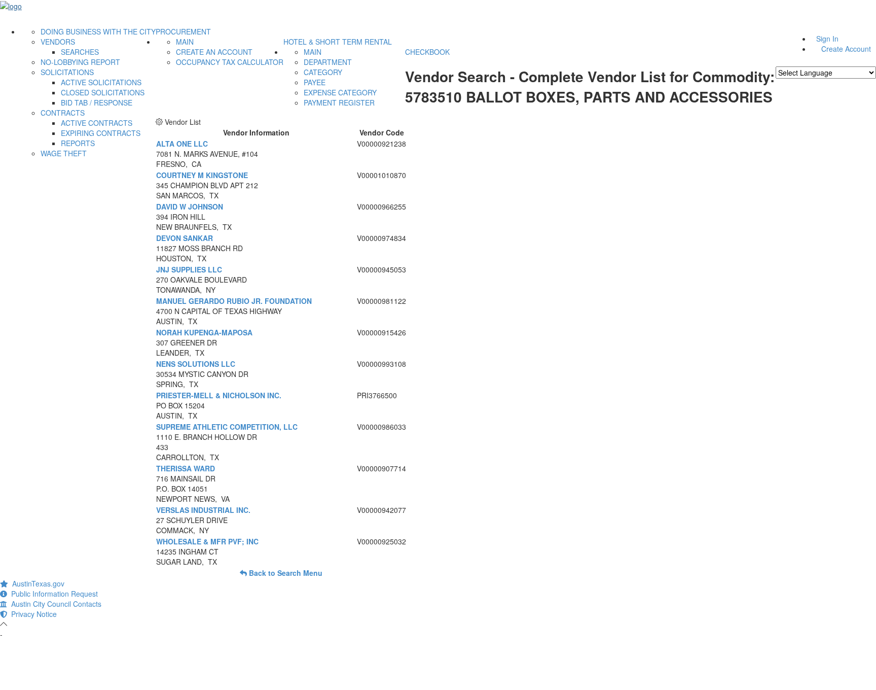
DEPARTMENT (328, 62)
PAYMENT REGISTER (339, 102)
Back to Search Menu (284, 573)
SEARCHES (80, 52)
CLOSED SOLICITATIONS (102, 92)
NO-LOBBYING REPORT (80, 62)
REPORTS (78, 143)
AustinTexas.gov (36, 583)
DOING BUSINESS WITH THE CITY (98, 31)
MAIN (185, 42)
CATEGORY (323, 72)
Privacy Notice (32, 614)
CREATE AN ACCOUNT (214, 52)
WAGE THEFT (64, 153)
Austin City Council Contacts (54, 604)
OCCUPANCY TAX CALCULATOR (229, 62)
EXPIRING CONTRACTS (100, 133)
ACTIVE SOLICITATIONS (101, 82)
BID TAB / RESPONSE (96, 102)
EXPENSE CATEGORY (340, 92)
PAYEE (314, 82)
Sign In (827, 38)
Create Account (846, 49)
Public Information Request (52, 594)
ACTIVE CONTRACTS (96, 123)
